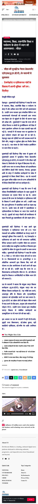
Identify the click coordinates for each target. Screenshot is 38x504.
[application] (19, 406)
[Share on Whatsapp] (16, 377)
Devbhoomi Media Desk (10, 59)
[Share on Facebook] (8, 54)
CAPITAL (6, 37)
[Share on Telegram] (20, 377)
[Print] (17, 54)
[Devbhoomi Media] (19, 10)
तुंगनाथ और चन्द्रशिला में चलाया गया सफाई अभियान (18, 361)
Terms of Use (12, 500)
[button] (30, 499)
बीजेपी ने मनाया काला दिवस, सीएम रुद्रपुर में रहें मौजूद (18, 357)
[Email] (14, 54)
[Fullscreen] (33, 414)
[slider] (17, 413)
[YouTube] (6, 458)
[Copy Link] (29, 377)
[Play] (5, 414)
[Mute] (30, 414)
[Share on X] (11, 54)
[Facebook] (3, 458)
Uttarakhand (23, 370)
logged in (13, 387)
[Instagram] (9, 458)
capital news (14, 370)
